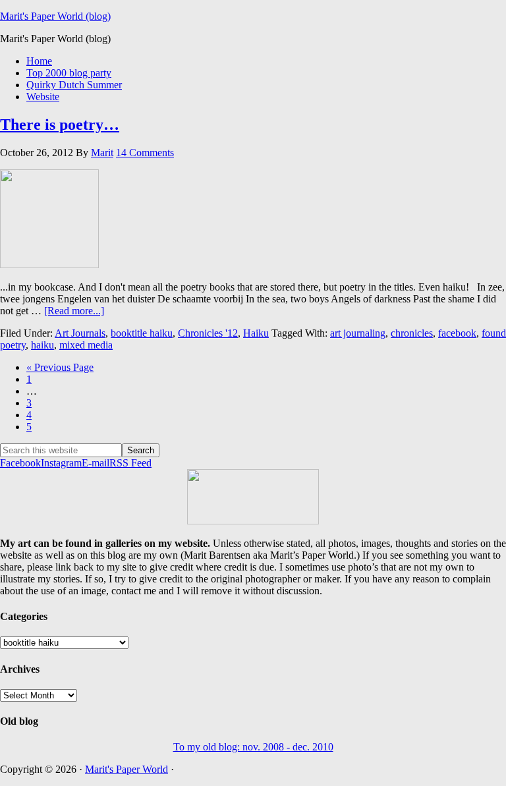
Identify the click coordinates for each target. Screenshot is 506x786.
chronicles (412, 333)
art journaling (357, 333)
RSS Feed (130, 462)
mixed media (86, 345)
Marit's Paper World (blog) (55, 16)
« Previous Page (60, 367)
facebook (457, 333)
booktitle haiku (142, 333)
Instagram (61, 462)
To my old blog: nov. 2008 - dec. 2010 (253, 746)
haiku (42, 345)
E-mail (95, 462)
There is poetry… (59, 124)
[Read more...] (74, 310)
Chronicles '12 (208, 333)
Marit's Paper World (126, 769)
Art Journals (80, 333)
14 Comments (145, 152)
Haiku (256, 333)
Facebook (20, 462)
